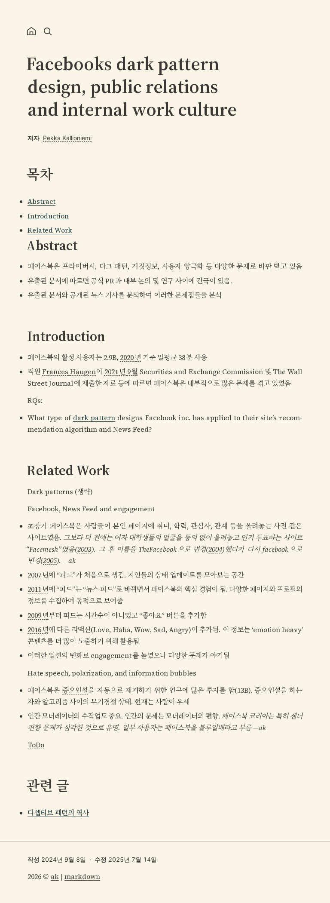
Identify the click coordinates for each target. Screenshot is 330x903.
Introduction (48, 216)
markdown (82, 876)
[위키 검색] (48, 31)
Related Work (50, 230)
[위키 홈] (31, 31)
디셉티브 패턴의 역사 (58, 812)
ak (55, 876)
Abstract (41, 201)
